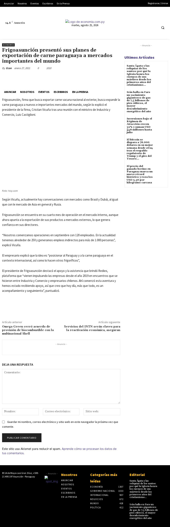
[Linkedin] (133, 18)
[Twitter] (141, 18)
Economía (8, 45)
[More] (60, 78)
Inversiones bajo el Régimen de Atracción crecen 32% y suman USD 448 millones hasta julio (139, 125)
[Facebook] (118, 18)
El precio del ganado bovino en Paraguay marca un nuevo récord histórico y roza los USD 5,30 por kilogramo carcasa (140, 174)
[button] (163, 27)
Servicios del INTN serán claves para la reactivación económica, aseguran (92, 328)
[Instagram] (126, 18)
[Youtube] (149, 18)
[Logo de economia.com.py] (85, 21)
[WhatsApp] (51, 78)
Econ (9, 68)
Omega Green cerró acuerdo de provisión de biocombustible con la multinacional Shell (28, 330)
